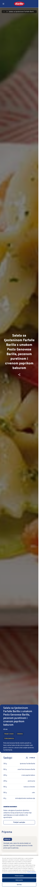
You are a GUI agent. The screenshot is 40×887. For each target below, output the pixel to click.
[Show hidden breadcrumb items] (4, 11)
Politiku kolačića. (31, 871)
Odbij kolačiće (19, 880)
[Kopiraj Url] (19, 374)
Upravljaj (19, 884)
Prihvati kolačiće (19, 875)
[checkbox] (19, 843)
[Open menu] (3, 3)
